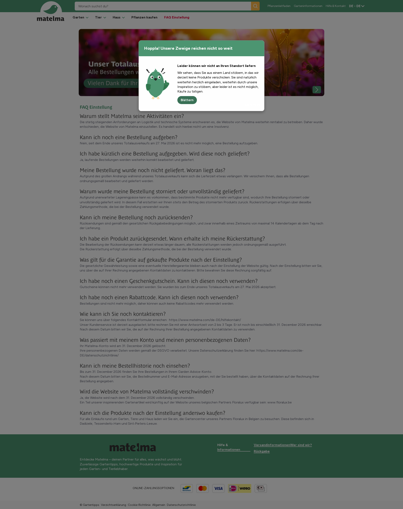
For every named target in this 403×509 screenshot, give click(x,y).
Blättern (187, 100)
